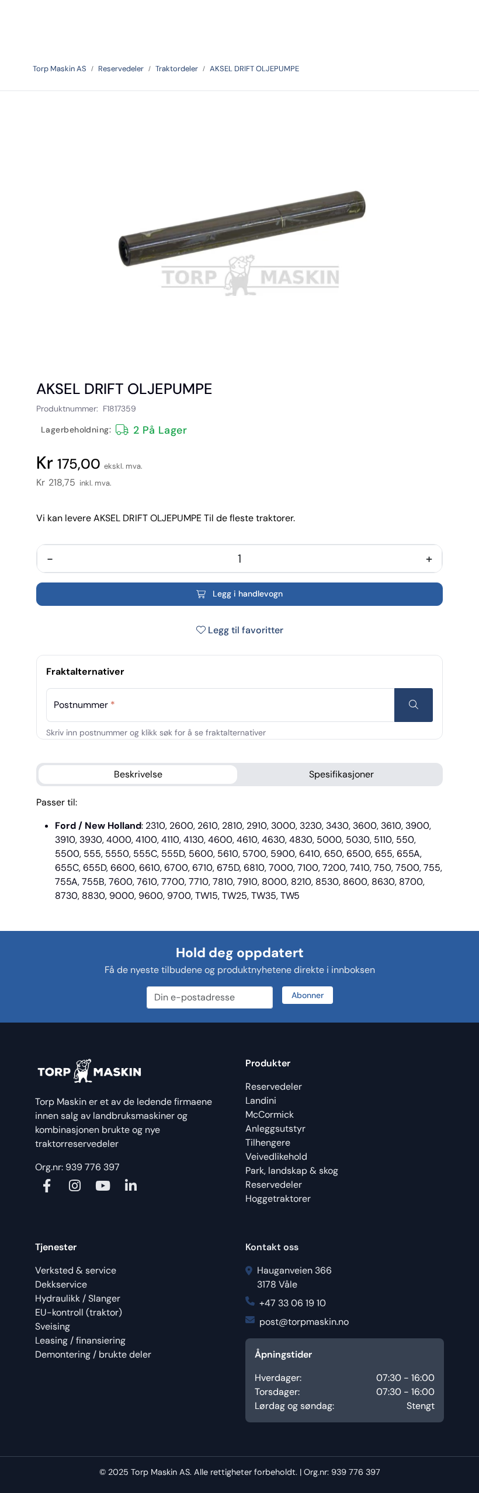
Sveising (52, 1326)
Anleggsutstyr (275, 1128)
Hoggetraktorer (278, 1198)
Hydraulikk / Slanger (77, 1298)
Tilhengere (267, 1142)
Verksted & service (75, 1270)
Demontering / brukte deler (93, 1354)
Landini (260, 1100)
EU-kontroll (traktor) (78, 1312)
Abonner (307, 995)
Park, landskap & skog (291, 1170)
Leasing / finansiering (80, 1340)
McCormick (269, 1114)
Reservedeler (273, 1086)
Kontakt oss (271, 1247)
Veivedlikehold (276, 1156)
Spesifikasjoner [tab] (341, 774)
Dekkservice (61, 1284)
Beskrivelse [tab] (138, 774)
